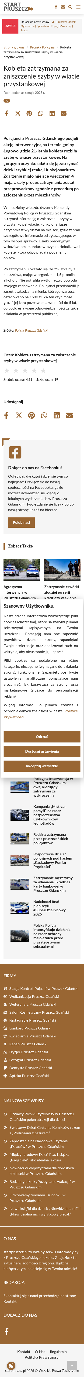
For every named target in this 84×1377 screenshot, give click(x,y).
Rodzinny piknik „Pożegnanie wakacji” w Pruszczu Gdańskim (42, 1184)
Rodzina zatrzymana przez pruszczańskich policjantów (50, 839)
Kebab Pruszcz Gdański (28, 1044)
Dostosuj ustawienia (42, 752)
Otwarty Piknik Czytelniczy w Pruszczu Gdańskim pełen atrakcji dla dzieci (42, 1117)
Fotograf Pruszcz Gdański (30, 1060)
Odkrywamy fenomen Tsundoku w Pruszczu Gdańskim (38, 1198)
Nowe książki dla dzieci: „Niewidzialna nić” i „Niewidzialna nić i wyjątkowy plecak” (45, 1211)
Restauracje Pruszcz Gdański (32, 1020)
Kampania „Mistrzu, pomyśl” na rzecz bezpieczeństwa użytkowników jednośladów (49, 815)
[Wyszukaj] (70, 8)
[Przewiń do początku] (72, 1365)
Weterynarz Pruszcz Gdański (32, 1004)
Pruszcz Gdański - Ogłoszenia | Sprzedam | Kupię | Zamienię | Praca (49, 26)
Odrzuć (42, 737)
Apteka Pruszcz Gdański (29, 1076)
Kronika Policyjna (42, 47)
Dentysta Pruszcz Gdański (30, 1068)
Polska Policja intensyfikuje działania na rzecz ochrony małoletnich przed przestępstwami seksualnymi (51, 936)
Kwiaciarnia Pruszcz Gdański (32, 1036)
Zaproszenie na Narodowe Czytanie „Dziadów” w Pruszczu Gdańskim (39, 1144)
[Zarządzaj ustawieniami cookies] (11, 1366)
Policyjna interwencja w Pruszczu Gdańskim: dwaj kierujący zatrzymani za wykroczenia (53, 787)
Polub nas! (21, 522)
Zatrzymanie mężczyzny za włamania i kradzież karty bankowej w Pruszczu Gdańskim (53, 884)
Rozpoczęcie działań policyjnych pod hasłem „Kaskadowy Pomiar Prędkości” (52, 860)
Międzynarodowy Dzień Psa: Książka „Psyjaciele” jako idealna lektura (39, 1157)
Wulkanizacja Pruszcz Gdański (34, 996)
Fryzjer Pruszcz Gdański (28, 1052)
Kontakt (10, 1301)
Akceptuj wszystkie (42, 766)
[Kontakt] (62, 6)
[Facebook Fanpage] (55, 6)
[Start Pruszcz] (18, 7)
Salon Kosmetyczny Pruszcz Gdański (39, 1012)
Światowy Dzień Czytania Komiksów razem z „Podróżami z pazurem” (45, 1130)
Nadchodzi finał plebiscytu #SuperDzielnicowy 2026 (49, 908)
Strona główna (14, 47)
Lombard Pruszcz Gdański (30, 1028)
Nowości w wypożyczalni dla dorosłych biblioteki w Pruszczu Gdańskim (42, 1171)
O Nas (40, 1352)
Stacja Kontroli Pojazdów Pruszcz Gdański (43, 989)
